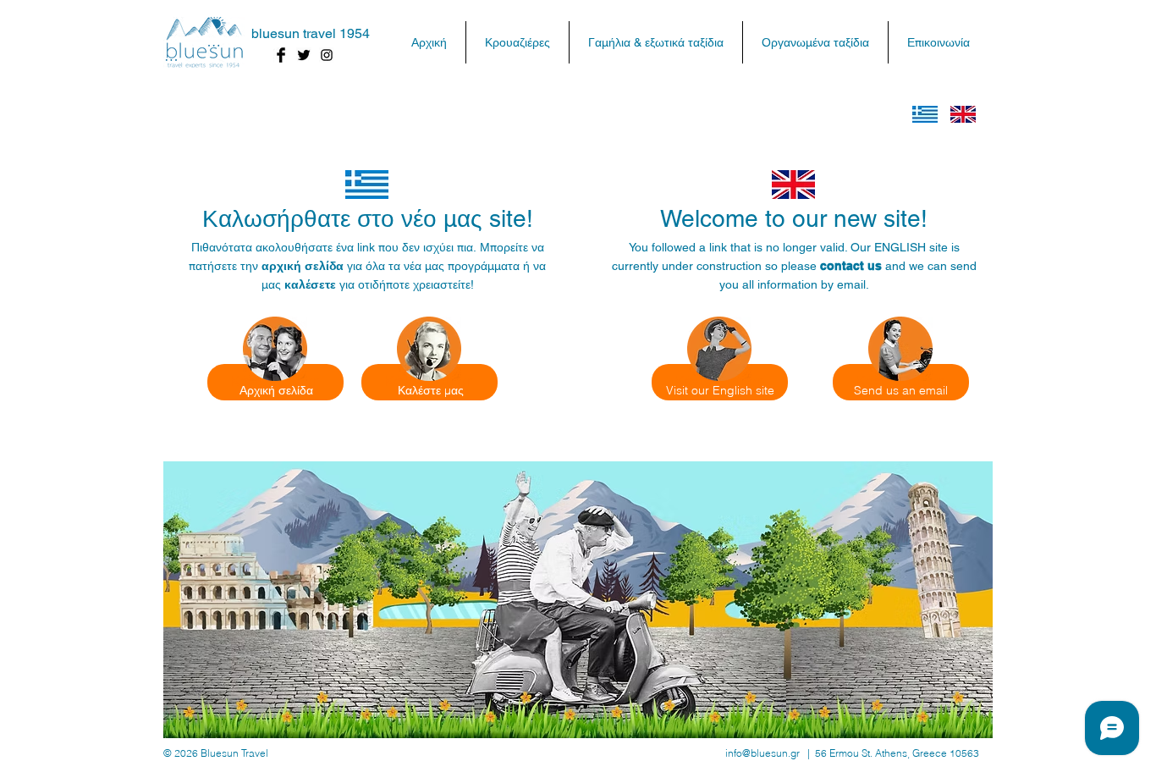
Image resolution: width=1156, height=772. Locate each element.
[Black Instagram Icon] (326, 55)
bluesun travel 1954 (310, 33)
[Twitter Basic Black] (303, 55)
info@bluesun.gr (762, 753)
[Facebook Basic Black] (281, 55)
